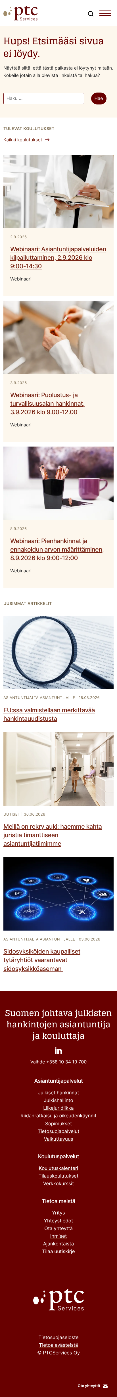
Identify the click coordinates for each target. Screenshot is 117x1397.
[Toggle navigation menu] (105, 14)
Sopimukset (58, 1124)
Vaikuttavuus (58, 1139)
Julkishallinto (58, 1100)
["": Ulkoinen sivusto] (58, 1050)
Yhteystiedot (58, 1221)
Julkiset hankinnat (58, 1093)
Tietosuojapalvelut (59, 1131)
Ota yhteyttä (58, 1228)
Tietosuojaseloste (58, 1338)
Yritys (58, 1213)
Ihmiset (58, 1236)
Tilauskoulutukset (58, 1176)
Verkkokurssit (58, 1184)
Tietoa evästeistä (58, 1345)
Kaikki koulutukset (22, 140)
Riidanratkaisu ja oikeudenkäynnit (58, 1116)
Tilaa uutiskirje (58, 1251)
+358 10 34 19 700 (66, 1062)
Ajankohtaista (58, 1244)
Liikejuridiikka (58, 1108)
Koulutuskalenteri (58, 1168)
